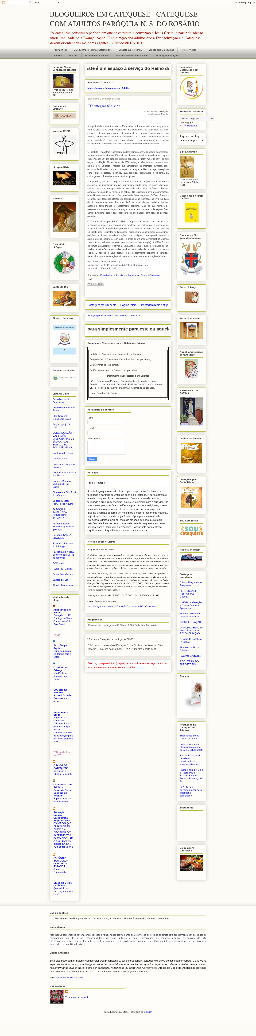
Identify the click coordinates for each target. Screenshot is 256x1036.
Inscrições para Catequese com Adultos (108, 88)
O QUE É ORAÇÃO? (191, 622)
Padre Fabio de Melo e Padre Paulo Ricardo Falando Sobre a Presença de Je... (191, 775)
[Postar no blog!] (92, 284)
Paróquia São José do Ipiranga (63, 545)
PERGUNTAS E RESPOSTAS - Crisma (188, 593)
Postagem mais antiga (155, 305)
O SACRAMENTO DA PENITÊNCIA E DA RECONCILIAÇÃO (191, 630)
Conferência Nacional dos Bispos (64, 474)
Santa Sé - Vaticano (63, 574)
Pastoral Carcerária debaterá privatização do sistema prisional (190, 760)
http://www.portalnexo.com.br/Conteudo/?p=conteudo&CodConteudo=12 (123, 606)
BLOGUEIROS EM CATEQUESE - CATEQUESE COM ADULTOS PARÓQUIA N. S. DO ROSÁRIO (125, 18)
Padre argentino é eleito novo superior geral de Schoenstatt (191, 747)
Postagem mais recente (102, 305)
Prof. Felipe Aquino (60, 647)
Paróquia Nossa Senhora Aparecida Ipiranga (63, 526)
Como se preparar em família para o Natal (62, 654)
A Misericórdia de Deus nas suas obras (62, 698)
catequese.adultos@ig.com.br (70, 978)
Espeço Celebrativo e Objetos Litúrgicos (191, 615)
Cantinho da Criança (60, 669)
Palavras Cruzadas (190, 655)
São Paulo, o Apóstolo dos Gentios (60, 676)
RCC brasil (58, 563)
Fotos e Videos (188, 50)
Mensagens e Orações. (167, 55)
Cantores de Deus (63, 453)
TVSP (56, 634)
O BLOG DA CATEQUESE (60, 767)
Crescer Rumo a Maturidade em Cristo (62, 484)
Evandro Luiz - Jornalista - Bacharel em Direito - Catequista (130, 275)
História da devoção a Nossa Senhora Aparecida (191, 605)
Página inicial (60, 50)
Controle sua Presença (130, 50)
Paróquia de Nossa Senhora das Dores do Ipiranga (63, 554)
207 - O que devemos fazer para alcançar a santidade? (191, 791)
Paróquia (73, 55)
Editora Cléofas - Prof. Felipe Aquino (63, 502)
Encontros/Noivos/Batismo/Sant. (132, 55)
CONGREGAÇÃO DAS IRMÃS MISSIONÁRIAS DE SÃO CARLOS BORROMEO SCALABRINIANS (63, 440)
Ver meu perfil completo (77, 997)
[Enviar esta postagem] (89, 279)
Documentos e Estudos (97, 55)
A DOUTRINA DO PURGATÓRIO (189, 663)
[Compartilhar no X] (95, 284)
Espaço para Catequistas (161, 50)
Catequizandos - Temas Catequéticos (93, 50)
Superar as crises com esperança (189, 737)
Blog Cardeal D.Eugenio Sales (62, 417)
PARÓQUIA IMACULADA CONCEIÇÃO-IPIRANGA (60, 513)
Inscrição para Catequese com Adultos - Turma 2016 (114, 315)
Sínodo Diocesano (63, 585)
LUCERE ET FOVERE (60, 691)
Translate (192, 125)
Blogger (148, 1012)
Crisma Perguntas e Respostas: (191, 584)
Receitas (57, 55)
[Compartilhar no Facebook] (99, 284)
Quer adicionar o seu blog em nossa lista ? (63, 891)
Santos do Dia (60, 579)
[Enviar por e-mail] (89, 284)
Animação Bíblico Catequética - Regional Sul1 (61, 816)
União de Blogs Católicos (62, 884)
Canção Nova (60, 458)
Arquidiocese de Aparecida (61, 400)
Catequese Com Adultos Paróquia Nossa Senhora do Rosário (62, 790)
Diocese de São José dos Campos (64, 494)
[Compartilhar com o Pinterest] (102, 284)
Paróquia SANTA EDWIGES (62, 536)
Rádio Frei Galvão (63, 568)
